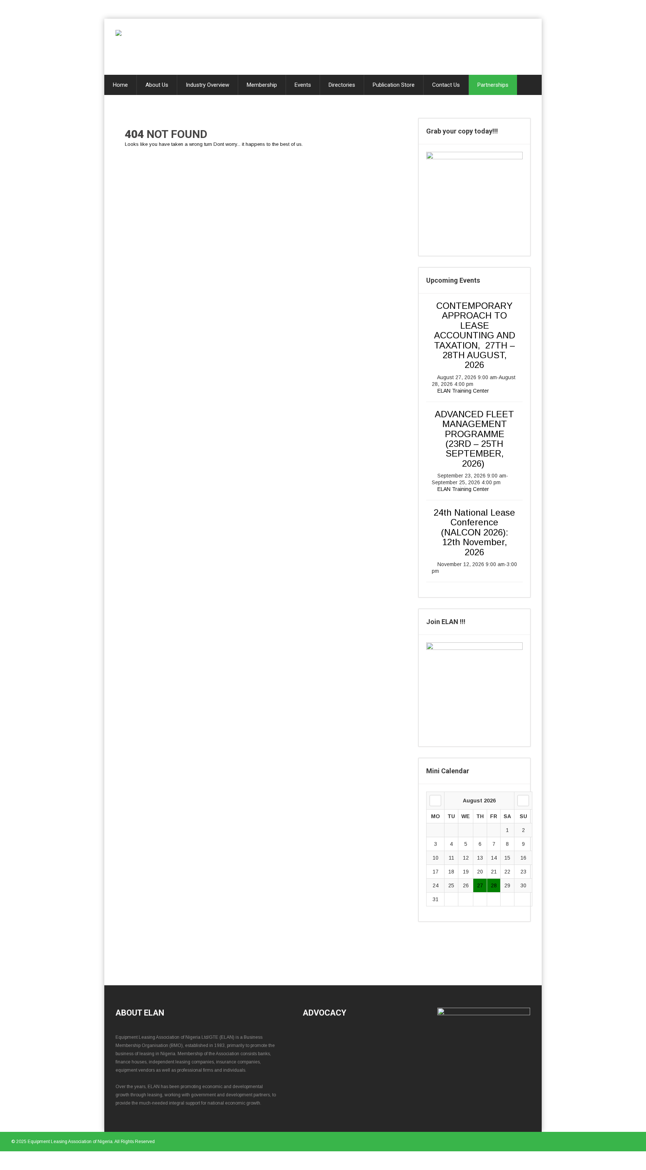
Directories (342, 85)
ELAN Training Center (463, 391)
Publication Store (394, 85)
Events (303, 85)
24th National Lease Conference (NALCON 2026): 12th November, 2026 (474, 532)
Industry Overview (207, 85)
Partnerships (492, 85)
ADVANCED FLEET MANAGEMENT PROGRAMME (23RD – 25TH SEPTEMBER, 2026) (474, 439)
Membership (262, 85)
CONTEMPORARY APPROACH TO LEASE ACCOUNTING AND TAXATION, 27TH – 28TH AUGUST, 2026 (474, 335)
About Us (156, 85)
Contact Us (446, 85)
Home (120, 85)
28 (494, 885)
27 (480, 885)
